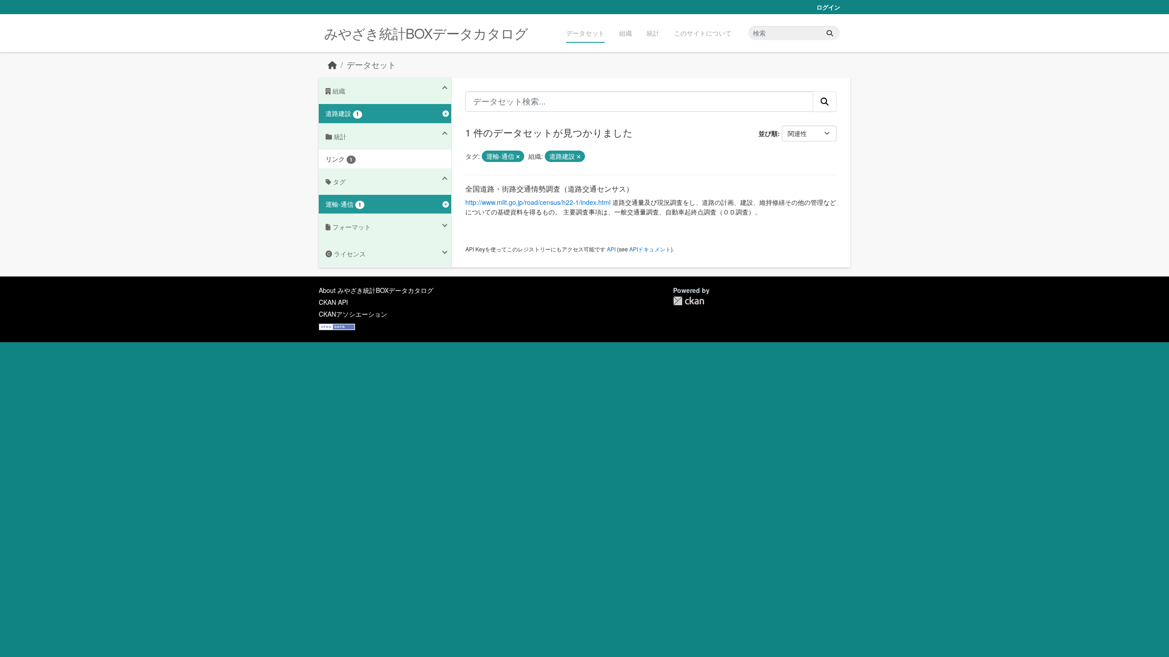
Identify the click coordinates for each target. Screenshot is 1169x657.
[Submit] (830, 33)
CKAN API (333, 302)
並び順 (768, 133)
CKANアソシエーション (353, 313)
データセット (585, 32)
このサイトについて (703, 32)
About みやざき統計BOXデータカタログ (376, 290)
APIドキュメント (650, 249)
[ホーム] (332, 64)
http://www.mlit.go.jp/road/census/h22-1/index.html (538, 202)
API (611, 249)
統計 (653, 32)
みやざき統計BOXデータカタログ (426, 33)
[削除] (518, 156)
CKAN (688, 301)
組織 (625, 32)
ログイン (828, 7)
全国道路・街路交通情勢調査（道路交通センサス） (549, 188)
